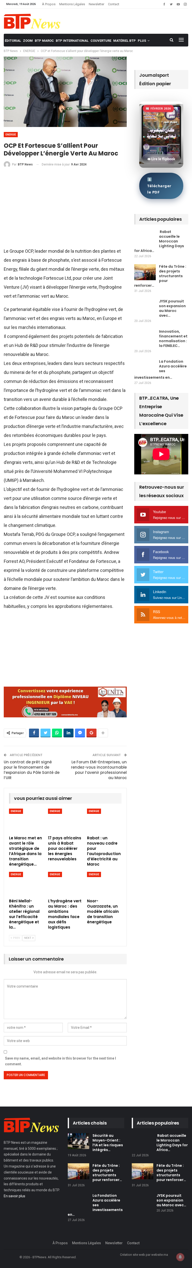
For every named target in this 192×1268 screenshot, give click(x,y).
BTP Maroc (44, 40)
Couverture (100, 40)
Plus (142, 40)
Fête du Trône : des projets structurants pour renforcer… (160, 276)
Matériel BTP (124, 40)
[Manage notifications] (180, 1257)
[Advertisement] (65, 210)
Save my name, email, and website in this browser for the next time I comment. (60, 1061)
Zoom (28, 40)
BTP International (72, 40)
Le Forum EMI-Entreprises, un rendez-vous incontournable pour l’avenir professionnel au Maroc (99, 769)
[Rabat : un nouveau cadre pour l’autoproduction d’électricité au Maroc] (104, 821)
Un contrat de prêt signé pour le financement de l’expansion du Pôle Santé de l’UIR (32, 769)
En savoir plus (14, 1196)
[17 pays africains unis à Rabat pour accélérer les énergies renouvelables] (65, 821)
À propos (49, 4)
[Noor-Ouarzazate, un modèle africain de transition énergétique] (104, 884)
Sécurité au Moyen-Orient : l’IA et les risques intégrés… (107, 1142)
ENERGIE (11, 134)
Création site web (132, 1255)
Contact (113, 4)
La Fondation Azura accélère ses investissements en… (160, 369)
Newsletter (96, 4)
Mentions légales (72, 4)
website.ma (159, 1255)
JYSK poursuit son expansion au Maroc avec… (172, 308)
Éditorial (13, 40)
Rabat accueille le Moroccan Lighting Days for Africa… (159, 241)
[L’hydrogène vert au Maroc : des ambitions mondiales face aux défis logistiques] (65, 884)
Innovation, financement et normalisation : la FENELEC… (173, 338)
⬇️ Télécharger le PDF (159, 185)
